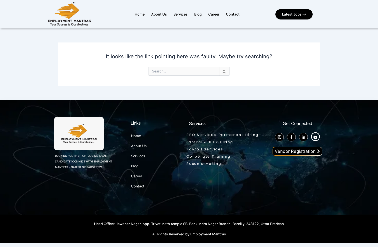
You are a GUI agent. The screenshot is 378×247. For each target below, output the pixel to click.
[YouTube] (315, 136)
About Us (159, 14)
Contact (233, 14)
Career (213, 14)
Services (180, 14)
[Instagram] (279, 137)
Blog (198, 14)
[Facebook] (291, 137)
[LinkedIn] (303, 137)
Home (140, 14)
